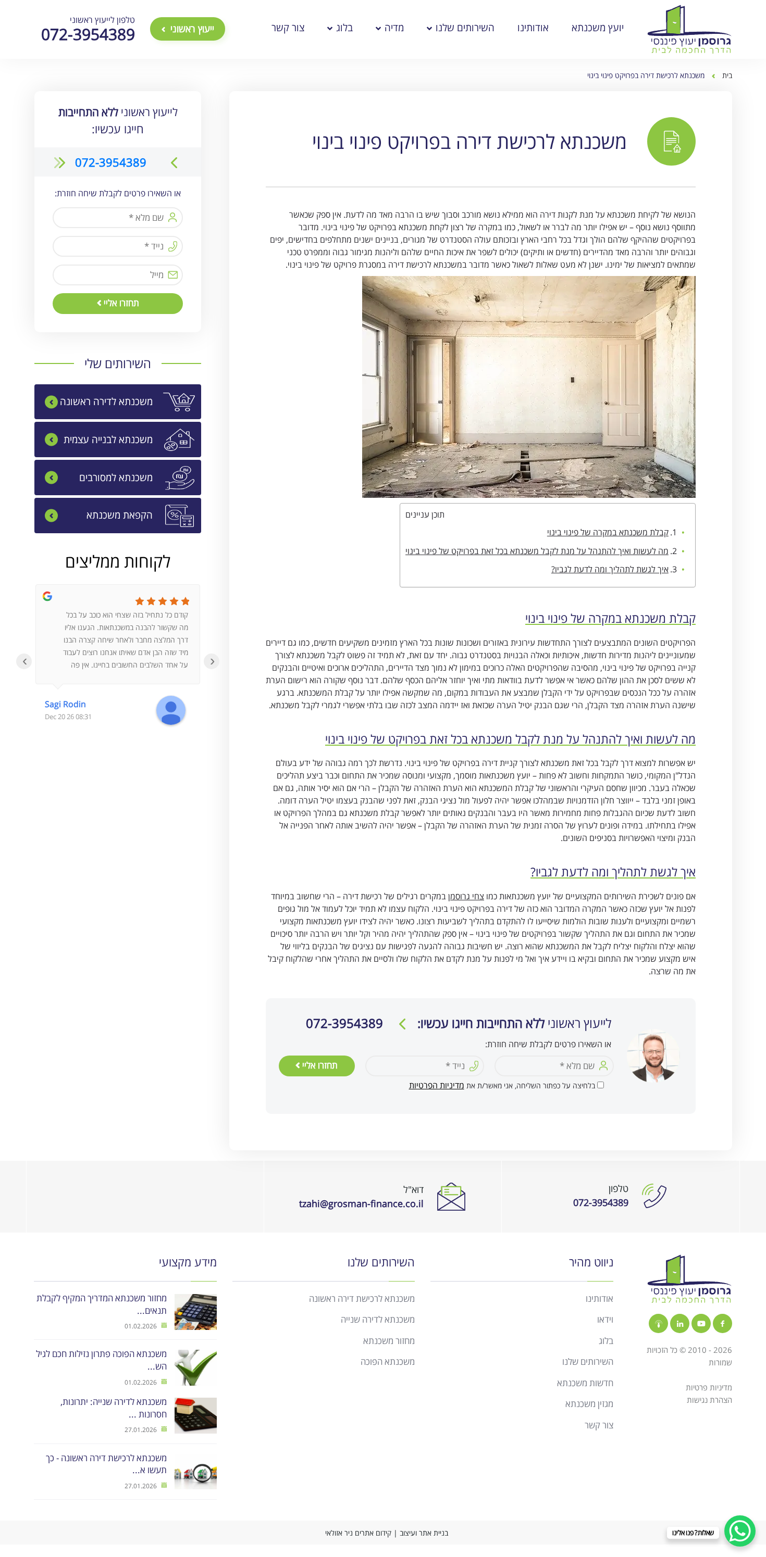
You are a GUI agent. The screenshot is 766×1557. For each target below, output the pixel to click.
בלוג (343, 27)
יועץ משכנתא (598, 27)
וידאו (605, 1319)
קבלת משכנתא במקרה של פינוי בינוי (608, 532)
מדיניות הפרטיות (436, 1085)
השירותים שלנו (464, 27)
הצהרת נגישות (709, 1400)
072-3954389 (110, 162)
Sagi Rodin (65, 704)
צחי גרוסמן (466, 896)
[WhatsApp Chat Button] (740, 1531)
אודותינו (533, 27)
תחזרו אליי (319, 1065)
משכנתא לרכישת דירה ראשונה (362, 1298)
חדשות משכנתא (585, 1383)
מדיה (393, 27)
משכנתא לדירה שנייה (378, 1319)
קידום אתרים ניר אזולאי (358, 1533)
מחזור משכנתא (389, 1341)
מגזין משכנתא (589, 1404)
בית (727, 75)
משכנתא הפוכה (388, 1361)
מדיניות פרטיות (709, 1387)
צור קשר (287, 27)
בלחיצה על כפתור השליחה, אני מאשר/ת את (502, 1085)
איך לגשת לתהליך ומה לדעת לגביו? (610, 569)
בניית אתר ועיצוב (424, 1533)
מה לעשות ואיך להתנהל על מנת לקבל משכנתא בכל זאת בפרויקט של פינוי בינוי (537, 551)
